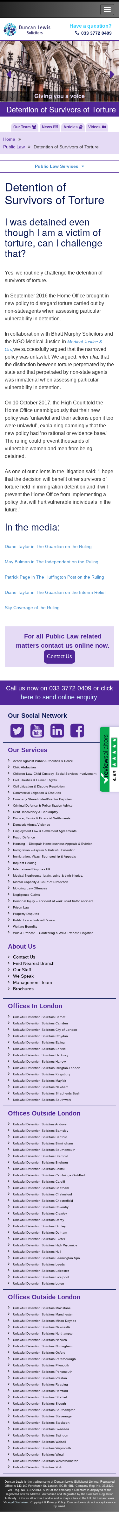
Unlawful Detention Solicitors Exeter (39, 1239)
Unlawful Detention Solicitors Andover (40, 1124)
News (47, 127)
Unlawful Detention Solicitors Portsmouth (42, 1371)
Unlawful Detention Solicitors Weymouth (42, 1448)
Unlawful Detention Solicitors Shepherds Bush (46, 1093)
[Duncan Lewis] (17, 731)
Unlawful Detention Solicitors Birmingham (43, 1143)
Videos (94, 127)
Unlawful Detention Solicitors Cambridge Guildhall (49, 1175)
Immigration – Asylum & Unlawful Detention (44, 850)
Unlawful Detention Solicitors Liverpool (41, 1277)
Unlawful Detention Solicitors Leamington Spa (46, 1258)
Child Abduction (24, 767)
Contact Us (59, 656)
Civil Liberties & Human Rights (35, 780)
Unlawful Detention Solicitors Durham (40, 1232)
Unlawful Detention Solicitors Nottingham (42, 1346)
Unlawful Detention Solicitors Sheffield (41, 1397)
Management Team (32, 982)
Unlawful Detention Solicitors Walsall (39, 1441)
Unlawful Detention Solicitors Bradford (40, 1156)
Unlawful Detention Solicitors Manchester (43, 1314)
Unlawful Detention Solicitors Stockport (41, 1422)
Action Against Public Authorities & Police (43, 761)
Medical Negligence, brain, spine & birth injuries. (48, 875)
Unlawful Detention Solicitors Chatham (41, 1188)
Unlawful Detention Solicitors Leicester (41, 1270)
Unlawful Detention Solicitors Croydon (40, 1036)
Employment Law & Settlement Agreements (44, 831)
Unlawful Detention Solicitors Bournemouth (44, 1149)
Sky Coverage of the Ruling (32, 607)
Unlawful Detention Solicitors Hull (37, 1251)
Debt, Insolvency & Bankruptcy (35, 812)
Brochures (23, 989)
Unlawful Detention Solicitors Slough (39, 1403)
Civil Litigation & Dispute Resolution (39, 786)
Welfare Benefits (25, 926)
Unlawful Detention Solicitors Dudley (39, 1226)
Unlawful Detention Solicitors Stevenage (42, 1416)
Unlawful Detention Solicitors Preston (40, 1378)
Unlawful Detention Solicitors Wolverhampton (45, 1461)
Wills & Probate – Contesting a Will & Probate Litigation (53, 933)
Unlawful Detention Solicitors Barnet (39, 1017)
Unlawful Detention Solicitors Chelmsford (42, 1194)
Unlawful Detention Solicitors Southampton (44, 1410)
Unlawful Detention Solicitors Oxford (39, 1352)
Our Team (22, 127)
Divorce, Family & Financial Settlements (41, 818)
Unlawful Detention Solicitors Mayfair (39, 1080)
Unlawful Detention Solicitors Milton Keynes (44, 1320)
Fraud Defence (24, 837)
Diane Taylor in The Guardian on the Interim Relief (55, 592)
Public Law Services (56, 166)
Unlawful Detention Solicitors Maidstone (42, 1308)
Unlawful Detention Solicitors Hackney (40, 1055)
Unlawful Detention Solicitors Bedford (40, 1137)
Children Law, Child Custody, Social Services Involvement (54, 773)
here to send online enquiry (59, 697)
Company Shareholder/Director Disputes (42, 799)
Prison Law (21, 907)
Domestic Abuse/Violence (31, 824)
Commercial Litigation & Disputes (37, 793)
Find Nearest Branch (34, 963)
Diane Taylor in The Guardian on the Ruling (48, 546)
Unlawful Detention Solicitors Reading (40, 1384)
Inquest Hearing (24, 863)
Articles (70, 127)
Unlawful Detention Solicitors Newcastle (41, 1327)
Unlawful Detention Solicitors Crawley (40, 1213)
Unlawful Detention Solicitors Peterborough (44, 1359)
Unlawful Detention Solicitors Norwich (40, 1340)
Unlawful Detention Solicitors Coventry (41, 1207)
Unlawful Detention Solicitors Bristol (38, 1169)
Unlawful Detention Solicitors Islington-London (46, 1068)
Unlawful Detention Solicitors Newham (40, 1087)
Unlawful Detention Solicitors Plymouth (41, 1365)
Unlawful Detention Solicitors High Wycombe (45, 1245)
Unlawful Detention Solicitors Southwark (42, 1099)
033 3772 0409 (96, 33)
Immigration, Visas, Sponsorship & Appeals (44, 856)
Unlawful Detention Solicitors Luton (38, 1283)
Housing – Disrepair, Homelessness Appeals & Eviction (53, 843)
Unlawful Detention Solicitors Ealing (39, 1042)
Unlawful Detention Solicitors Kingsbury (41, 1074)
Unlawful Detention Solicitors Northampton (44, 1333)
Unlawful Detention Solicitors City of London (45, 1029)
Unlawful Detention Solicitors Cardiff (39, 1181)
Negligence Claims (26, 894)
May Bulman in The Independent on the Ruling (51, 561)
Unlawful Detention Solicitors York (37, 1467)
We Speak (23, 976)
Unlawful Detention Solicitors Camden (40, 1023)
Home (9, 139)
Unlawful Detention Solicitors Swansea (41, 1429)
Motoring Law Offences (30, 888)
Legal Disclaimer (18, 1502)
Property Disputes (26, 914)
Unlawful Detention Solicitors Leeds (39, 1264)
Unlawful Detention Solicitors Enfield (39, 1049)
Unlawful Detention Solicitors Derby (38, 1220)
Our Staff (22, 969)
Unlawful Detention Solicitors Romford (40, 1391)
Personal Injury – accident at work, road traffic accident (53, 901)
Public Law (14, 146)
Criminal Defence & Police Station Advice (43, 805)
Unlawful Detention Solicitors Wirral (38, 1454)
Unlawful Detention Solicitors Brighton (40, 1162)
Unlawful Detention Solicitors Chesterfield (43, 1200)
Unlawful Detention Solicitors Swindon (40, 1435)
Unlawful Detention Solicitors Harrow (39, 1061)
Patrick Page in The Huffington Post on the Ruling (54, 577)
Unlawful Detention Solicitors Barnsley (40, 1130)
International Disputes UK (31, 869)
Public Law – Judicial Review (34, 920)
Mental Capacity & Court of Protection (40, 882)
